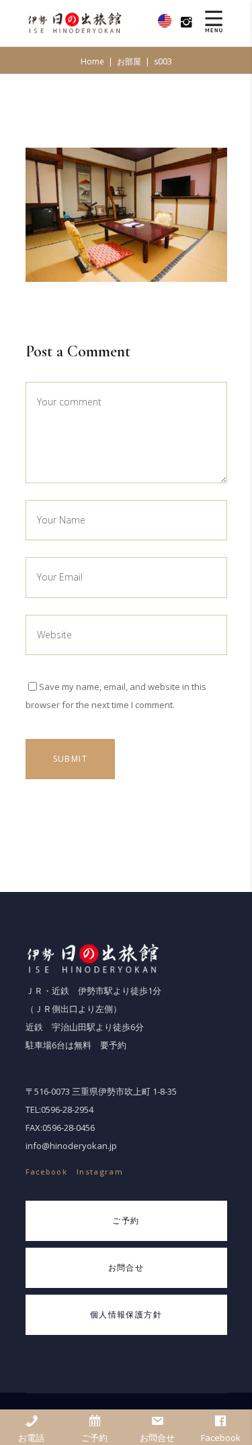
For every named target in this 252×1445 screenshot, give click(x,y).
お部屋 (129, 61)
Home (92, 61)
